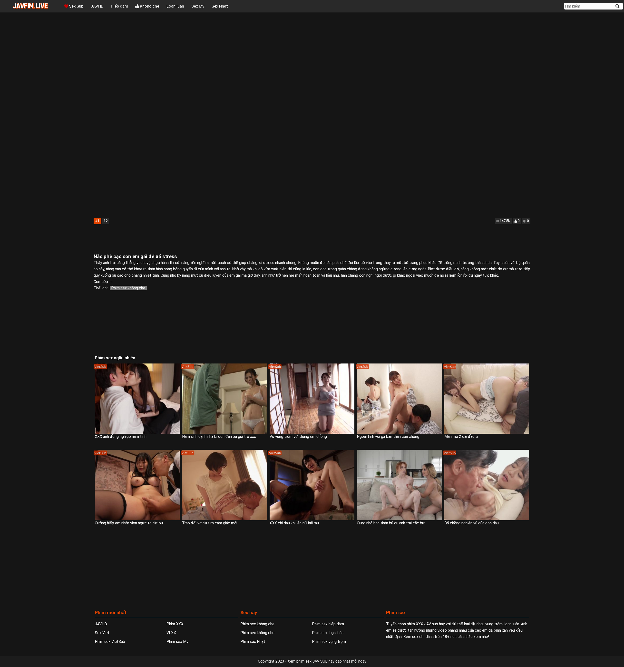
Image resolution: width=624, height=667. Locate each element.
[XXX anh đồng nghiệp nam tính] (137, 398)
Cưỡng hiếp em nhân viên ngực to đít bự (129, 523)
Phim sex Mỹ (177, 641)
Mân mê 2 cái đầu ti (461, 436)
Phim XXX (174, 624)
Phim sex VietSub (110, 641)
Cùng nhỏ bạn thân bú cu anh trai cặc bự (391, 523)
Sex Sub (76, 6)
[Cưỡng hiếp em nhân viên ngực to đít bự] (137, 485)
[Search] (617, 6)
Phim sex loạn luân (327, 632)
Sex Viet (102, 632)
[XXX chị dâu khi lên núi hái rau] (312, 485)
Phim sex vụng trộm (329, 641)
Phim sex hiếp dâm (328, 624)
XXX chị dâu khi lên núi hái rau (294, 523)
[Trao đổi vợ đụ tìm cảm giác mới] (224, 485)
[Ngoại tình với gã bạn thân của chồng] (399, 398)
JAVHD (97, 6)
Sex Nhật (220, 6)
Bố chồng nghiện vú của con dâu (471, 523)
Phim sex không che (128, 288)
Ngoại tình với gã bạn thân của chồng (388, 436)
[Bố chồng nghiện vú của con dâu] (486, 485)
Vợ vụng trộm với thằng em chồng (298, 436)
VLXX (171, 632)
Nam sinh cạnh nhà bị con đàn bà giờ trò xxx (219, 436)
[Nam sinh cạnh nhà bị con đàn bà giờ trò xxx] (224, 398)
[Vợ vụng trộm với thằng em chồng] (312, 398)
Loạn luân (175, 6)
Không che (149, 6)
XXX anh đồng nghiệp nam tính (120, 436)
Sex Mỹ (197, 6)
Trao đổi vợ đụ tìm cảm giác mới (209, 523)
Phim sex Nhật (252, 641)
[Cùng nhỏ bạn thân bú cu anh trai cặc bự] (399, 485)
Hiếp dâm (119, 6)
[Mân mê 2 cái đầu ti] (486, 398)
